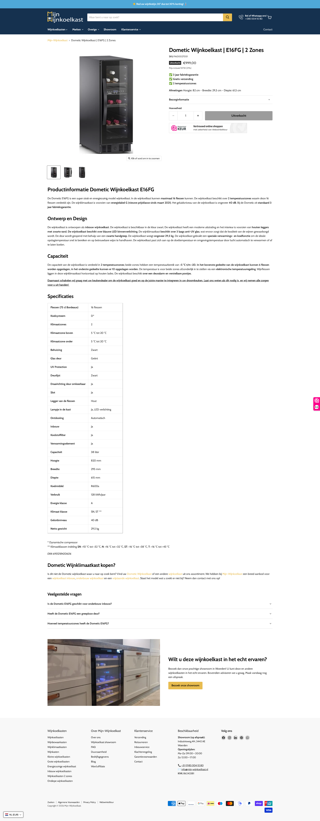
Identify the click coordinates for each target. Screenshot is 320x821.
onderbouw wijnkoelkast (90, 578)
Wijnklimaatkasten (57, 747)
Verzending (140, 737)
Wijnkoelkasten (57, 29)
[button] (13, 814)
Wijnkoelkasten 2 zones (60, 776)
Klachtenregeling (143, 751)
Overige (92, 29)
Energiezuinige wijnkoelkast (62, 766)
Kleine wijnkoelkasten (59, 756)
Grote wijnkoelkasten (59, 761)
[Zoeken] (227, 17)
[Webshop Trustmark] (208, 128)
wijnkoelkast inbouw (63, 578)
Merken (77, 29)
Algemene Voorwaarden (69, 802)
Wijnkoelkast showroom (103, 742)
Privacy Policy (89, 802)
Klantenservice (130, 29)
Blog (93, 761)
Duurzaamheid (98, 751)
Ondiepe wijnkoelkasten (60, 780)
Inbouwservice (142, 747)
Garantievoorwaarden (145, 756)
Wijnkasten (53, 751)
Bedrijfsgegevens (100, 756)
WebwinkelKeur (107, 802)
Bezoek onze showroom (185, 685)
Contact (267, 29)
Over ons (95, 737)
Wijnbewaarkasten (57, 742)
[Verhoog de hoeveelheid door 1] (198, 115)
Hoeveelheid (175, 108)
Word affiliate (98, 766)
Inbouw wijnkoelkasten (59, 771)
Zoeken (51, 802)
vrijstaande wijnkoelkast (125, 578)
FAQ (93, 747)
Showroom (110, 29)
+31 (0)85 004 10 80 (193, 765)
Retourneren (141, 742)
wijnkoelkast (175, 573)
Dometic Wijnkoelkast (139, 573)
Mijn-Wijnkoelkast (58, 40)
